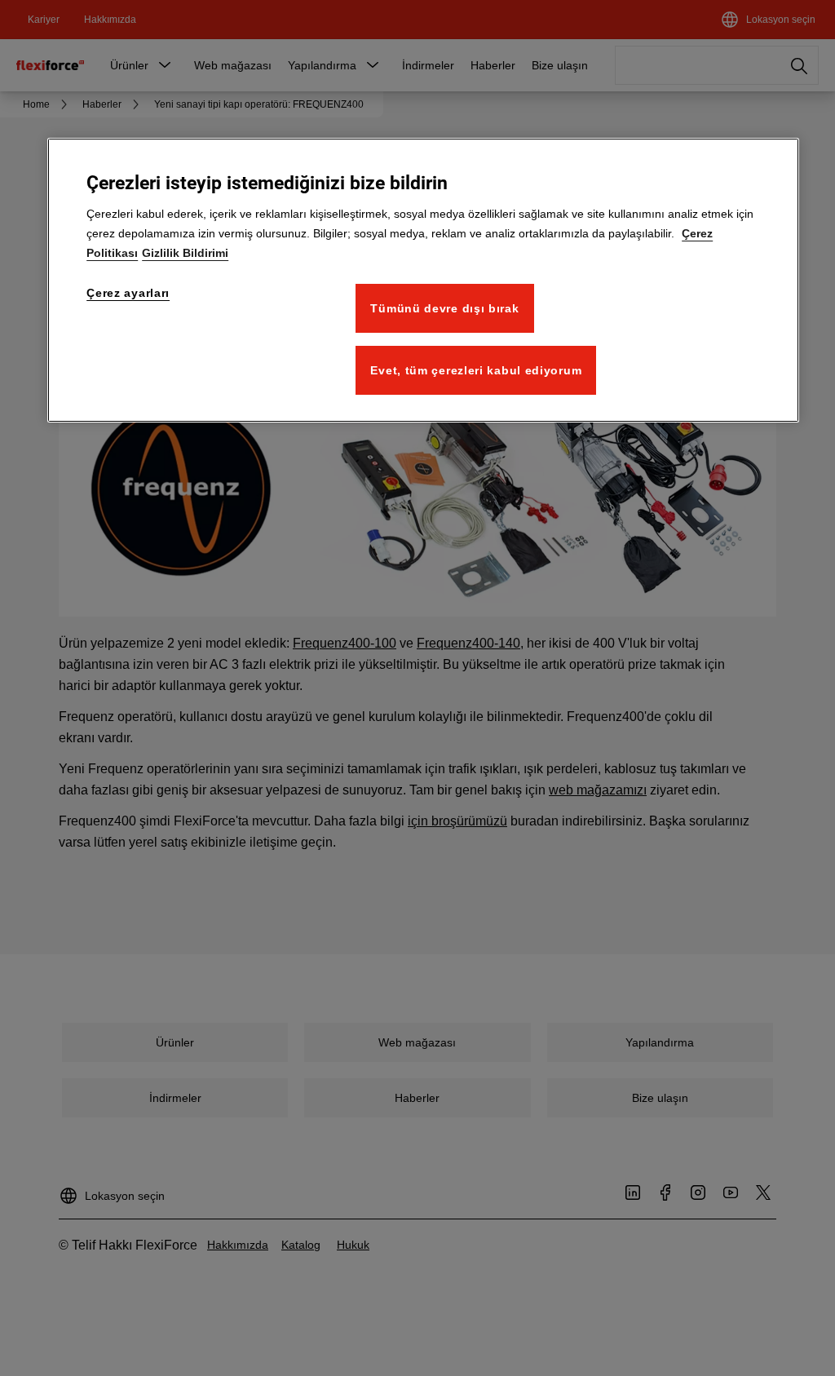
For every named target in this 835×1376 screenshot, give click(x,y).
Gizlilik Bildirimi (185, 252)
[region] (423, 280)
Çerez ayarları (128, 292)
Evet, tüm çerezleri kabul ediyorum (475, 370)
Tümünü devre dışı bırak (444, 308)
